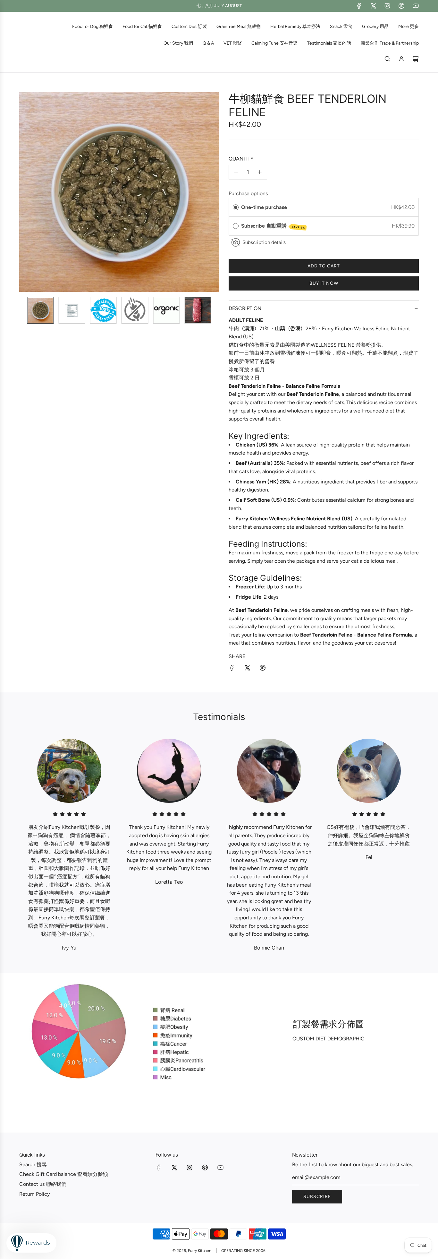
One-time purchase (264, 207)
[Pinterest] (401, 6)
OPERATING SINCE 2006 (243, 1250)
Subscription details (264, 242)
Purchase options (248, 193)
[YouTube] (416, 6)
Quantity (241, 159)
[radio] (236, 207)
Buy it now (323, 283)
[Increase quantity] (260, 172)
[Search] (387, 59)
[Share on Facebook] (232, 669)
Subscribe (317, 1196)
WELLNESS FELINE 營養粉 (341, 345)
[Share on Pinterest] (263, 669)
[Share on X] (247, 669)
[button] (27, 192)
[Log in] (401, 59)
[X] (373, 6)
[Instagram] (387, 6)
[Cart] (416, 59)
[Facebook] (359, 6)
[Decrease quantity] (236, 172)
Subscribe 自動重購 (273, 226)
